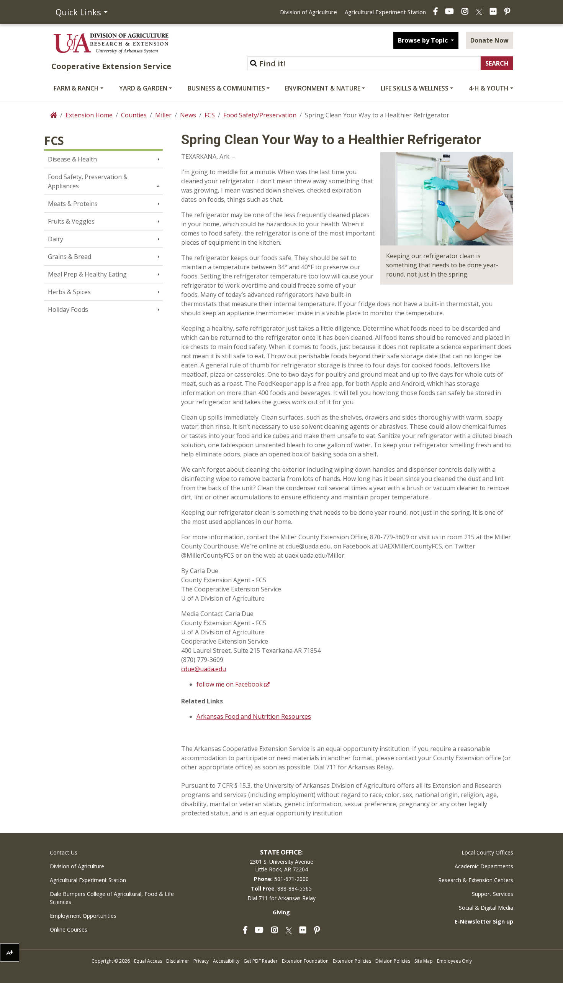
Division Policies (392, 961)
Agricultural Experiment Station (385, 12)
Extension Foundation (305, 961)
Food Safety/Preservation (259, 115)
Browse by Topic (423, 40)
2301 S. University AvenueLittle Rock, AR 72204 (281, 865)
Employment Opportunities (83, 915)
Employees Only (454, 961)
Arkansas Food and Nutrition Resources (253, 716)
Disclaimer (177, 961)
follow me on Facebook (229, 684)
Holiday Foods (68, 309)
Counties (134, 115)
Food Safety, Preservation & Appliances (88, 181)
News (188, 115)
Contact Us (63, 852)
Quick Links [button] (78, 12)
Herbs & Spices (69, 292)
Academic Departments (484, 866)
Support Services (492, 893)
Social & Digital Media (486, 907)
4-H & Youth (489, 88)
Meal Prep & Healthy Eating (87, 274)
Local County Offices (487, 852)
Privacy (201, 961)
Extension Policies (352, 961)
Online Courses (68, 929)
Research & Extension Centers (475, 880)
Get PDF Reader (261, 961)
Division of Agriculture (308, 12)
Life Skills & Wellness (414, 88)
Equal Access (148, 961)
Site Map (423, 961)
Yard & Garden (143, 88)
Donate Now (489, 40)
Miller (163, 115)
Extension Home (89, 115)
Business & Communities (226, 88)
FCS (210, 115)
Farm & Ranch (76, 88)
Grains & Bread (69, 256)
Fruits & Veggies (71, 221)
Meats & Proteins (73, 203)
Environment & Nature (322, 88)
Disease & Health (72, 159)
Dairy (55, 239)
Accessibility (226, 961)
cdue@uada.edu (203, 669)
